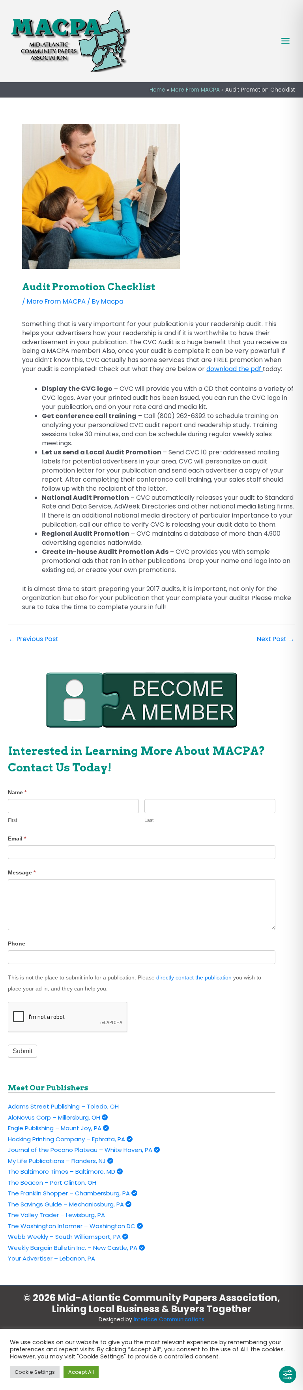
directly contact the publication (194, 977)
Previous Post (33, 639)
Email (17, 838)
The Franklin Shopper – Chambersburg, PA (69, 1193)
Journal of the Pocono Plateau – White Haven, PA (81, 1150)
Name (17, 792)
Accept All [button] (81, 1372)
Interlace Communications (169, 1319)
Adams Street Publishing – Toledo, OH (63, 1106)
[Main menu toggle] (285, 41)
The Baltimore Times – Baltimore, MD (62, 1171)
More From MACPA (56, 301)
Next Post (275, 639)
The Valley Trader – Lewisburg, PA (56, 1215)
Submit (22, 1050)
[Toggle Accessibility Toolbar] (287, 1374)
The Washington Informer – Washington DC (72, 1226)
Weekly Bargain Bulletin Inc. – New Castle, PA (73, 1248)
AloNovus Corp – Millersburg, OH (55, 1117)
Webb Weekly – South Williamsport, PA (65, 1236)
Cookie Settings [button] (35, 1372)
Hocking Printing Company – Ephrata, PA (67, 1139)
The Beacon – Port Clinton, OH (52, 1182)
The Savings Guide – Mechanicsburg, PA (66, 1204)
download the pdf (234, 368)
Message (22, 872)
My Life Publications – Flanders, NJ (57, 1161)
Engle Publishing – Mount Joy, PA (55, 1128)
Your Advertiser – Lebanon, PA (51, 1258)
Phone (16, 943)
